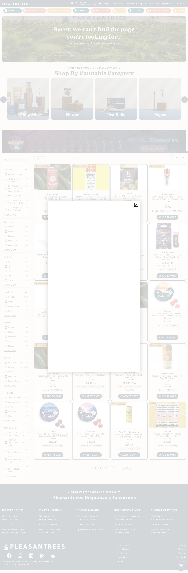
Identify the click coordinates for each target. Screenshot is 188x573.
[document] (94, 286)
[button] (136, 204)
